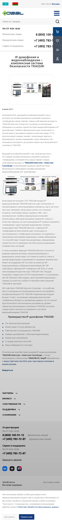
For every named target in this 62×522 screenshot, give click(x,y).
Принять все (26, 517)
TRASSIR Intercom (33, 163)
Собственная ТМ (11, 404)
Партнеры (7, 393)
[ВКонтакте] (4, 468)
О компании (9, 415)
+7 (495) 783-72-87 (47, 40)
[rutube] (19, 468)
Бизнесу (7, 398)
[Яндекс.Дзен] (12, 468)
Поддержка (9, 409)
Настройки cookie (51, 482)
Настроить (9, 517)
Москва (56, 4)
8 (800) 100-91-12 (48, 34)
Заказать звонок (12, 460)
